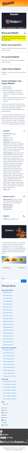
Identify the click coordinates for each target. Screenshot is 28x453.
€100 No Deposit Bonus (9, 373)
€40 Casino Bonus (8, 310)
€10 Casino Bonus (7, 295)
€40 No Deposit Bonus (9, 367)
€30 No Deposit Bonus (9, 364)
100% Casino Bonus (8, 333)
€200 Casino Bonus (8, 318)
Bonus (4, 28)
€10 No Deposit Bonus (9, 355)
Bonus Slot (6, 404)
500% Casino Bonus (8, 344)
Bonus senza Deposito (13, 249)
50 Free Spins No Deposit (9, 396)
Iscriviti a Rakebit (7, 86)
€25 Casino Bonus (8, 304)
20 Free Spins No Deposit (9, 387)
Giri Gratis (5, 379)
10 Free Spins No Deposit (9, 381)
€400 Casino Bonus (8, 324)
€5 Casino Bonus (7, 292)
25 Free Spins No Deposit (9, 390)
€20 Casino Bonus (8, 301)
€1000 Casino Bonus (8, 330)
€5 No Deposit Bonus (8, 350)
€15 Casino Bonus (7, 298)
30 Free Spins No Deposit (9, 393)
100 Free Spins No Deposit (10, 398)
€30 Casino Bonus (8, 307)
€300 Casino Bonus (8, 321)
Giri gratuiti (20, 28)
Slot (3, 402)
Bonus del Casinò (7, 290)
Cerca (3, 278)
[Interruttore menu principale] (25, 3)
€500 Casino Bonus (8, 327)
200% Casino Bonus (8, 336)
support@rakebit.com (13, 219)
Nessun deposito (11, 28)
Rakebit (14, 133)
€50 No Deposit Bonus (9, 370)
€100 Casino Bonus (8, 315)
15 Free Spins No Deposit (9, 384)
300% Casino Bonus (8, 339)
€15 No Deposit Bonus (9, 358)
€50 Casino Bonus (8, 312)
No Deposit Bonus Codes (9, 376)
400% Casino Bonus (8, 341)
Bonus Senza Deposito (9, 348)
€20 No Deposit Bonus (9, 361)
